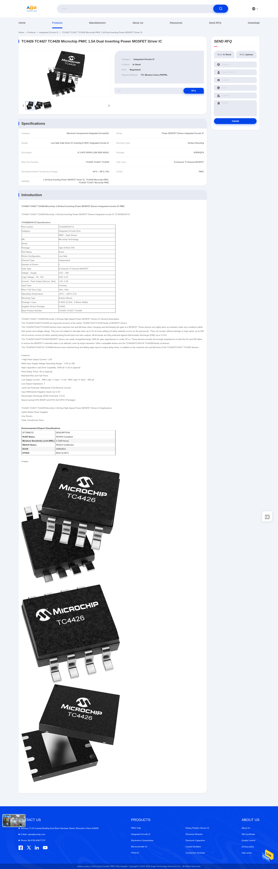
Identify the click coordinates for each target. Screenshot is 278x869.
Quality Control (248, 840)
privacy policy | (84, 866)
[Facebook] (21, 848)
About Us (137, 22)
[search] (220, 9)
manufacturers (97, 22)
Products (57, 22)
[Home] (31, 8)
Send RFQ (215, 22)
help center (247, 853)
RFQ (193, 91)
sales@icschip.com (33, 834)
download (253, 22)
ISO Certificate (248, 834)
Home (22, 22)
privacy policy (248, 846)
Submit (235, 121)
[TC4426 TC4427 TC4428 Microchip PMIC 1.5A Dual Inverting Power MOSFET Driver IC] (66, 74)
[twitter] (29, 847)
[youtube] (45, 847)
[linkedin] (37, 847)
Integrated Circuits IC (48, 32)
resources (176, 22)
